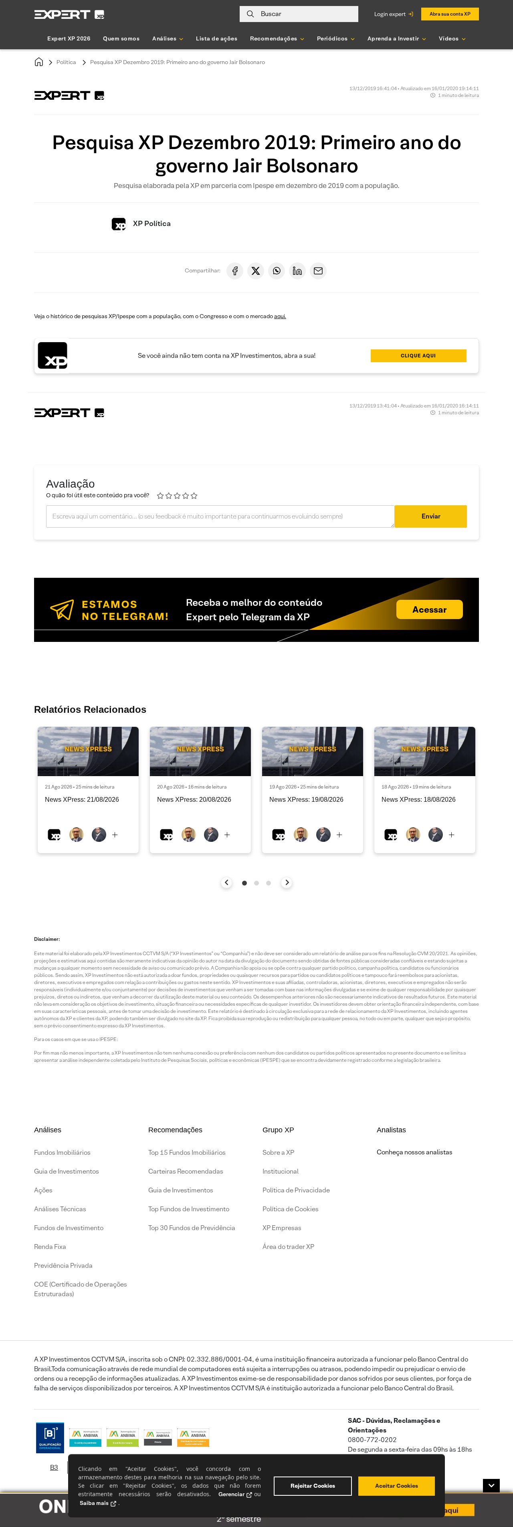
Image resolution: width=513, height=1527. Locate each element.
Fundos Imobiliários (62, 1152)
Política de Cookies (291, 1209)
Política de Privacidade (296, 1190)
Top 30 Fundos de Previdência (191, 1228)
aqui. (280, 316)
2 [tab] (256, 883)
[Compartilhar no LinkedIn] (297, 270)
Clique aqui (418, 356)
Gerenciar (231, 1494)
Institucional (281, 1171)
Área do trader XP (288, 1247)
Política (66, 62)
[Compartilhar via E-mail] (318, 270)
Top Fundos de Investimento (188, 1209)
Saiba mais (94, 1503)
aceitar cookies (396, 1485)
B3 (54, 1467)
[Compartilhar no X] (255, 270)
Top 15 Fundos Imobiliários (187, 1152)
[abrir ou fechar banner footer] (491, 1486)
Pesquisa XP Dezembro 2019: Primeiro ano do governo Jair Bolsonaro (177, 62)
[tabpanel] (88, 789)
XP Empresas (282, 1228)
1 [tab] (244, 883)
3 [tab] (269, 883)
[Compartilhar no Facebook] (234, 270)
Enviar (431, 516)
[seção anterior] (226, 882)
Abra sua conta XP (450, 14)
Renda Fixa (50, 1247)
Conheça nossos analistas (414, 1152)
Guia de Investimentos (66, 1171)
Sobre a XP (278, 1152)
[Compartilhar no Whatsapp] (276, 270)
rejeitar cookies (313, 1485)
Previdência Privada (63, 1265)
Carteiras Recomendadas (185, 1171)
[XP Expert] (69, 14)
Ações (43, 1190)
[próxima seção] (287, 882)
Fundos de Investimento (68, 1228)
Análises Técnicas (60, 1209)
